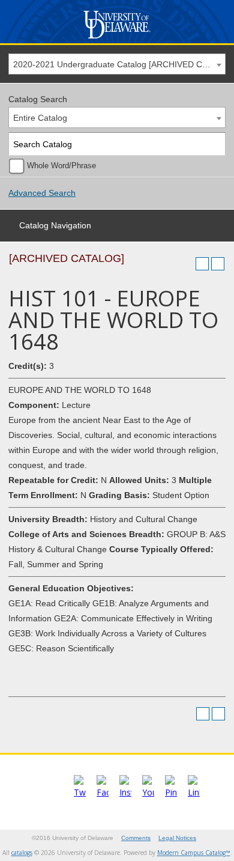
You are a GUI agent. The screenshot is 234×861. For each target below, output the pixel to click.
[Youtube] (148, 792)
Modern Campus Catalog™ (193, 852)
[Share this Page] (186, 263)
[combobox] (117, 64)
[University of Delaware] (116, 38)
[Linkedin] (194, 792)
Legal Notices (177, 838)
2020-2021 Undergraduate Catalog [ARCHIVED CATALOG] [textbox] (119, 64)
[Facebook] (103, 792)
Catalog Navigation (55, 225)
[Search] (214, 144)
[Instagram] (125, 792)
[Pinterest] (171, 792)
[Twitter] (80, 792)
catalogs (21, 852)
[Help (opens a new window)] (217, 263)
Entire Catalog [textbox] (40, 118)
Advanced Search (42, 193)
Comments (136, 838)
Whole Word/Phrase (61, 166)
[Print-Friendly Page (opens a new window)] (202, 263)
